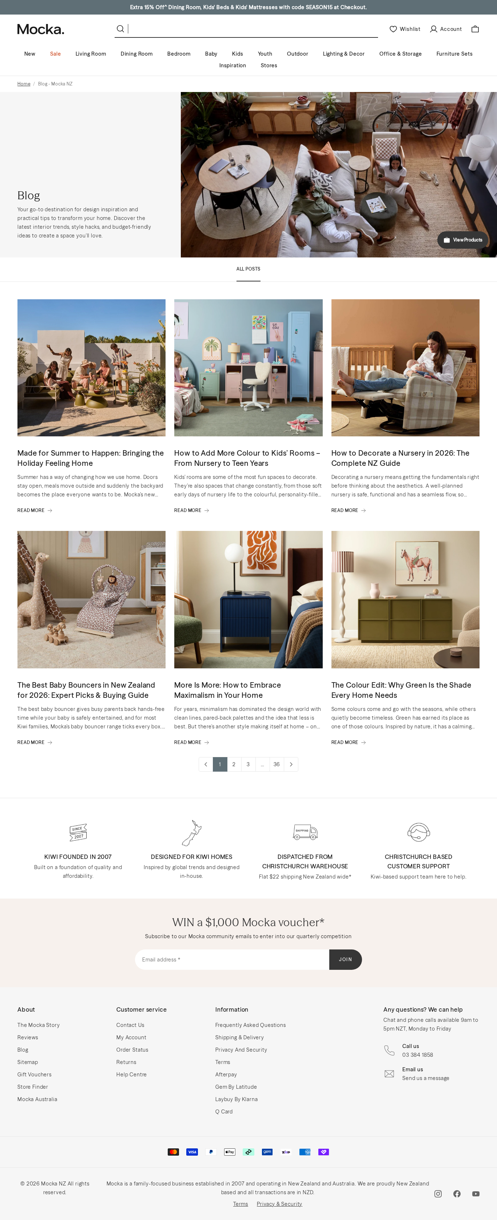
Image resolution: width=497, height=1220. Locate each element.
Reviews (27, 1037)
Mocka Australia (37, 1099)
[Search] (122, 28)
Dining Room (137, 54)
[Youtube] (476, 1193)
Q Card (224, 1111)
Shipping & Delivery (239, 1037)
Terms (222, 1062)
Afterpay (226, 1074)
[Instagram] (438, 1193)
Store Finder (32, 1087)
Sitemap (27, 1062)
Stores (269, 65)
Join (346, 959)
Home (23, 84)
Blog (22, 1050)
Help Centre (131, 1074)
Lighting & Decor (344, 54)
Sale (55, 54)
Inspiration (232, 65)
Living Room (91, 54)
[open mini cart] (475, 29)
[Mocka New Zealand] (40, 29)
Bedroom (179, 54)
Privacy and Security (241, 1050)
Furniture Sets (455, 54)
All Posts (248, 269)
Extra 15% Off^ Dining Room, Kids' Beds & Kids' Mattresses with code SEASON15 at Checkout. (248, 7)
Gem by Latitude (236, 1087)
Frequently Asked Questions (250, 1025)
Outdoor (298, 54)
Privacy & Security (279, 1204)
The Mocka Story (38, 1025)
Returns (126, 1062)
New (30, 54)
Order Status (132, 1050)
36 (277, 764)
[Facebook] (457, 1193)
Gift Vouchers (34, 1074)
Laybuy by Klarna (236, 1099)
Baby (211, 54)
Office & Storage (400, 54)
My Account (131, 1037)
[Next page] (291, 764)
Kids (237, 54)
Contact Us (130, 1025)
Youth (265, 54)
